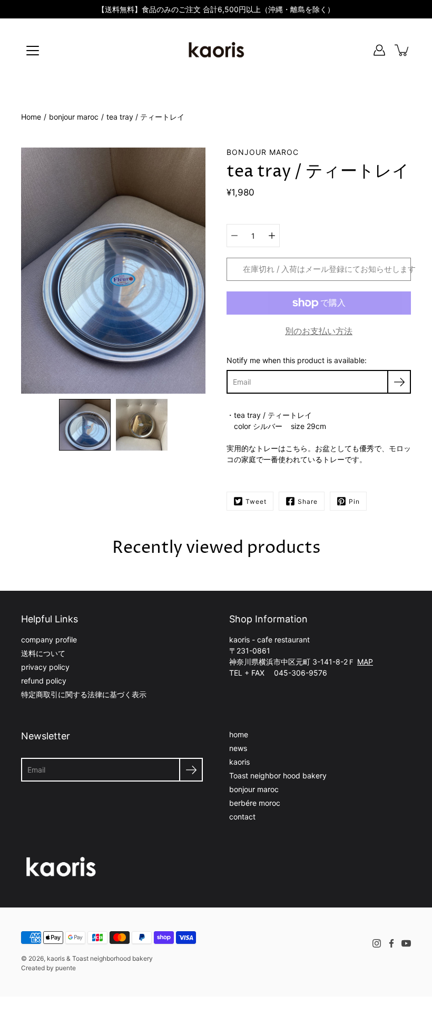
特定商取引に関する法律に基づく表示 (83, 694)
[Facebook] (391, 943)
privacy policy (45, 666)
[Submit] (191, 770)
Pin (354, 501)
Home (31, 116)
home (238, 734)
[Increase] (272, 235)
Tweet (256, 501)
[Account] (379, 50)
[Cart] (402, 50)
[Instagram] (376, 943)
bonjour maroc (74, 116)
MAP (365, 661)
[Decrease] (234, 235)
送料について (43, 653)
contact (242, 816)
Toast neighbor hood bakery (278, 775)
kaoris (239, 761)
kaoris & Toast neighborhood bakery (100, 958)
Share (308, 501)
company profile (49, 639)
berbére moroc (254, 802)
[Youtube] (406, 943)
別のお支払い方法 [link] (318, 331)
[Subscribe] (399, 382)
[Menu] (32, 51)
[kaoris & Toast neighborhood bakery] (216, 50)
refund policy (43, 680)
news (238, 748)
